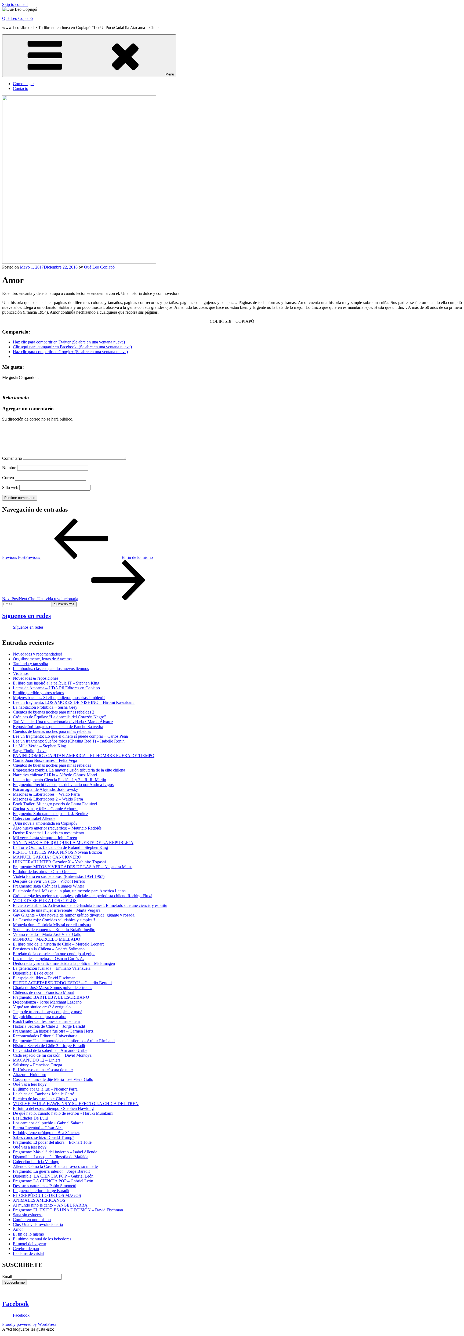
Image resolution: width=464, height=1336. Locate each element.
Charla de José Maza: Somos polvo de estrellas (52, 987)
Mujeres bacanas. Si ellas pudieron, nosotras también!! (59, 697)
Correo (8, 477)
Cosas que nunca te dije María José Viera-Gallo (53, 1079)
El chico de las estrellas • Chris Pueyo (45, 1098)
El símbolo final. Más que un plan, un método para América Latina (69, 891)
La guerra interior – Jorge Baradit (41, 1190)
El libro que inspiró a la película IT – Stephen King (56, 683)
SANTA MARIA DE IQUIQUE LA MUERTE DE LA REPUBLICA (73, 842)
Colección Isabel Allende (34, 818)
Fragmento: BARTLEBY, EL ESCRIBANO (51, 997)
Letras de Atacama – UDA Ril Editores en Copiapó (56, 688)
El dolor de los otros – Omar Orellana (45, 871)
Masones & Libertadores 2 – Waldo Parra (48, 799)
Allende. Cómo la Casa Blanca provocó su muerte (55, 1166)
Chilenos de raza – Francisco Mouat (43, 992)
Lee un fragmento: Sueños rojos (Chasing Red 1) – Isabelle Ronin (69, 741)
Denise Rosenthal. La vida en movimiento (48, 833)
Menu (169, 74)
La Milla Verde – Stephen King (39, 746)
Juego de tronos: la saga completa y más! (47, 1011)
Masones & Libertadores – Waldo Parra (46, 794)
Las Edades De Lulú (30, 1118)
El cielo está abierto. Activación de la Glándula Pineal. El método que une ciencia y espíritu (90, 905)
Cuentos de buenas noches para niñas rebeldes (52, 731)
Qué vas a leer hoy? (29, 1084)
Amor (18, 1229)
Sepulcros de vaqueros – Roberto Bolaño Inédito (54, 929)
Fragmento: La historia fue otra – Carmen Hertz (53, 1031)
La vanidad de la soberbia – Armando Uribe (50, 1050)
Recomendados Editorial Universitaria (45, 1036)
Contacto (20, 88)
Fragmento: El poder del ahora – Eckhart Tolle (52, 1142)
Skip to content (15, 4)
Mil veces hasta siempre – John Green (45, 837)
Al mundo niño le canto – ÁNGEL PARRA (50, 1205)
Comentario (12, 458)
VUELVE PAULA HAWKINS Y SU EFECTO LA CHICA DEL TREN (76, 1103)
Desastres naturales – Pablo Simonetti (44, 1185)
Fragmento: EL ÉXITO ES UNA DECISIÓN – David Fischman (68, 1210)
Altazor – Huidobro (29, 1074)
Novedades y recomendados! (37, 654)
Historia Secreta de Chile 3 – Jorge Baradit (49, 1026)
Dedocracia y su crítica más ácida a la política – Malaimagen (64, 963)
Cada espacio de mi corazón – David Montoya (52, 1055)
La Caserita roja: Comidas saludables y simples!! (54, 920)
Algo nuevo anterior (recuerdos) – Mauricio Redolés (57, 828)
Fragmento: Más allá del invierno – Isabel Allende (55, 1152)
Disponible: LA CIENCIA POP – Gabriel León (53, 1176)
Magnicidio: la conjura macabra (39, 1016)
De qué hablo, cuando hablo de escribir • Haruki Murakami (63, 1113)
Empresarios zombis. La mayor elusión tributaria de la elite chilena (69, 770)
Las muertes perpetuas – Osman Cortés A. (48, 958)
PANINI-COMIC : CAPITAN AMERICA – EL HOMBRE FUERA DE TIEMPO (83, 755)
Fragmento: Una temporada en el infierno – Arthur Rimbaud (64, 1040)
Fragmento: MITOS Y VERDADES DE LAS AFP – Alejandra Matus (72, 866)
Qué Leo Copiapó (17, 18)
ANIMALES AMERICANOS (39, 1200)
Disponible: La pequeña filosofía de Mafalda (50, 1156)
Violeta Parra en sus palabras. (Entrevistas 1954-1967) (58, 876)
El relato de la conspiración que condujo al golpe (54, 953)
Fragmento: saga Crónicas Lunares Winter (48, 886)
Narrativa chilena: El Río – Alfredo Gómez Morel (55, 775)
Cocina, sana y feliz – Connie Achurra (45, 808)
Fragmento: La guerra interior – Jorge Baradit (51, 1171)
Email (7, 1276)
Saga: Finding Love (29, 750)
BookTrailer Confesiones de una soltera (46, 1021)
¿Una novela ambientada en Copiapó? (45, 823)
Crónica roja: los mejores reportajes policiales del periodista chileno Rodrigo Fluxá (82, 895)
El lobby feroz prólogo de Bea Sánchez (46, 1132)
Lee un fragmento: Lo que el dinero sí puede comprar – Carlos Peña (70, 736)
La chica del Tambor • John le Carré (43, 1094)
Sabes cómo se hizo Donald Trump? (43, 1137)
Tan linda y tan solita (30, 663)
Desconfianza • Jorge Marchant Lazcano (47, 1002)
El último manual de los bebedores (42, 1239)
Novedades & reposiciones (35, 678)
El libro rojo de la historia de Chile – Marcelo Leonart (58, 944)
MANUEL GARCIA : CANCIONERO (47, 857)
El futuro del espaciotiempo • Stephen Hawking (53, 1108)
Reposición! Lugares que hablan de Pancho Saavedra (58, 726)
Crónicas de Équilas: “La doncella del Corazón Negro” (59, 717)
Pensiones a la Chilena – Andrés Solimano (49, 949)
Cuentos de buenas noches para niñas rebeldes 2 (53, 712)
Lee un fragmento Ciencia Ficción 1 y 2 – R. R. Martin (59, 779)
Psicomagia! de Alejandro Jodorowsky (45, 789)
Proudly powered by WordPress (29, 1324)
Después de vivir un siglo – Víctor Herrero (49, 881)
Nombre (9, 467)
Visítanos (20, 673)
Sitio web (10, 487)
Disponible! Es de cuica (33, 973)
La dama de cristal (28, 1253)
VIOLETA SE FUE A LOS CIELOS (45, 900)
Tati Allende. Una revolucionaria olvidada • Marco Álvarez (63, 721)
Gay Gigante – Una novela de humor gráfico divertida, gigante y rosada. (74, 915)
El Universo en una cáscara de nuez (43, 1069)
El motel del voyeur (29, 1243)
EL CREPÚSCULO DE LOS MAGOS (47, 1195)
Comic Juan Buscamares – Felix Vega (45, 760)
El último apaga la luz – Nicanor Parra (45, 1089)
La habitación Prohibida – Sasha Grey (45, 707)
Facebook (15, 1303)
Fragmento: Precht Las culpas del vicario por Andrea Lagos (63, 784)
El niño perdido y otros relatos (38, 692)
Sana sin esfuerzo (27, 1214)
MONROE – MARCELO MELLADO (46, 939)
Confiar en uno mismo (32, 1219)
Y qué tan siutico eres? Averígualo (42, 1007)
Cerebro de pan (26, 1248)
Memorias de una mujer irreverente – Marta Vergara (56, 910)
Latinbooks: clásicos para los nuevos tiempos (51, 668)
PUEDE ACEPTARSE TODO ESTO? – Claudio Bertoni (62, 982)
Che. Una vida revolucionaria (38, 1224)
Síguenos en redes (26, 615)
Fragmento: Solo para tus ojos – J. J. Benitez (50, 813)
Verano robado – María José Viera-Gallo (47, 934)
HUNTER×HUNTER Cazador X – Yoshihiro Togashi (59, 862)
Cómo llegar (23, 83)
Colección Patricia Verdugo (36, 1161)
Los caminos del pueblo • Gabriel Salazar (48, 1123)
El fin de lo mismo (28, 1234)
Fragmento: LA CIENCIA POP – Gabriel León (53, 1181)
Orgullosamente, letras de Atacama (42, 659)
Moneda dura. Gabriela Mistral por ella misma (52, 924)
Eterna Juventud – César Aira (38, 1127)
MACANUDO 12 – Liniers (36, 1060)
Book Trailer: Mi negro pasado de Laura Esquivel (55, 804)
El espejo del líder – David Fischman (44, 978)
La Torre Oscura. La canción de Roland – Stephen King (60, 847)
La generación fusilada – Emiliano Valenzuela (51, 968)
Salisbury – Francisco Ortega (37, 1065)
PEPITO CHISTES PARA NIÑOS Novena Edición (57, 852)
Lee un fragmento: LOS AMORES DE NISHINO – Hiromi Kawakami (74, 702)
